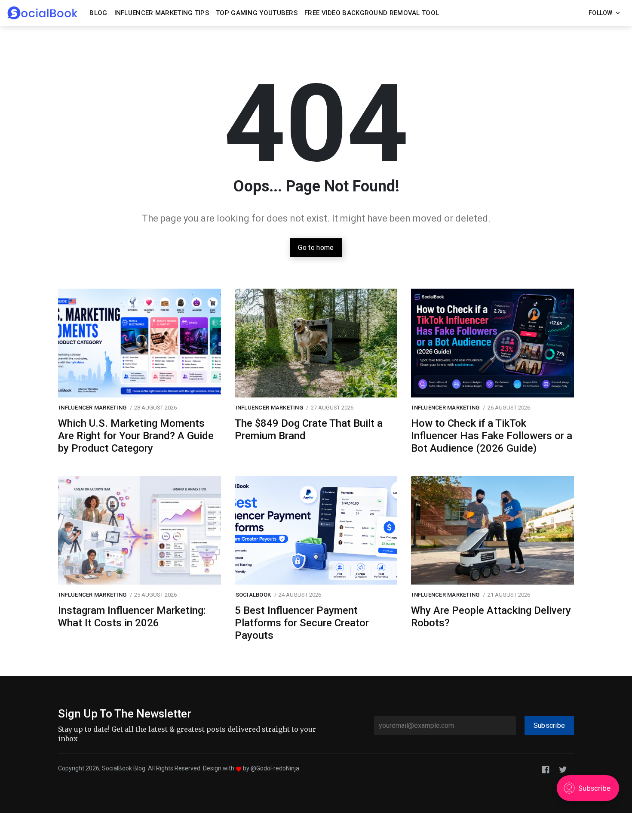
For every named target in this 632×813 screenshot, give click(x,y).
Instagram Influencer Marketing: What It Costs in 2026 (132, 616)
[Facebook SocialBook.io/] (545, 769)
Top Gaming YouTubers (257, 13)
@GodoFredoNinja (275, 768)
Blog (98, 13)
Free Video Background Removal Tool (371, 13)
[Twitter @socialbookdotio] (562, 769)
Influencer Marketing (92, 407)
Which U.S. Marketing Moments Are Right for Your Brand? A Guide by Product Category (136, 435)
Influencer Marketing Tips (161, 13)
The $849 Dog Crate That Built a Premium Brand (309, 429)
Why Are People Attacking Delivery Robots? (491, 616)
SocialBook (253, 594)
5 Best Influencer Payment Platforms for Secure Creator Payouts (302, 622)
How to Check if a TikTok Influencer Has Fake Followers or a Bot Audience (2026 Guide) (491, 435)
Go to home (316, 247)
